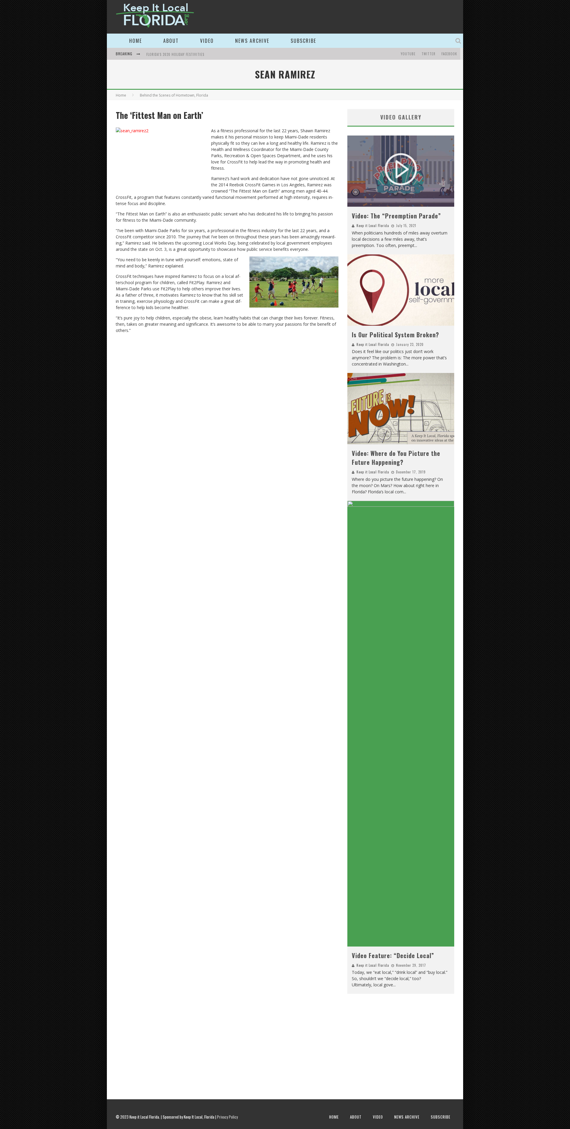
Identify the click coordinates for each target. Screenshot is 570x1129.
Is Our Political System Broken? (395, 334)
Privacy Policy (227, 1117)
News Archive (252, 40)
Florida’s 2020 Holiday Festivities (175, 54)
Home (135, 40)
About (171, 40)
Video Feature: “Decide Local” (393, 955)
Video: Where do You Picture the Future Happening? (396, 458)
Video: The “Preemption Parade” (396, 215)
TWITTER (429, 53)
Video (207, 40)
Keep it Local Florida (373, 225)
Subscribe (303, 40)
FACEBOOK (449, 53)
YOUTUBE (408, 53)
